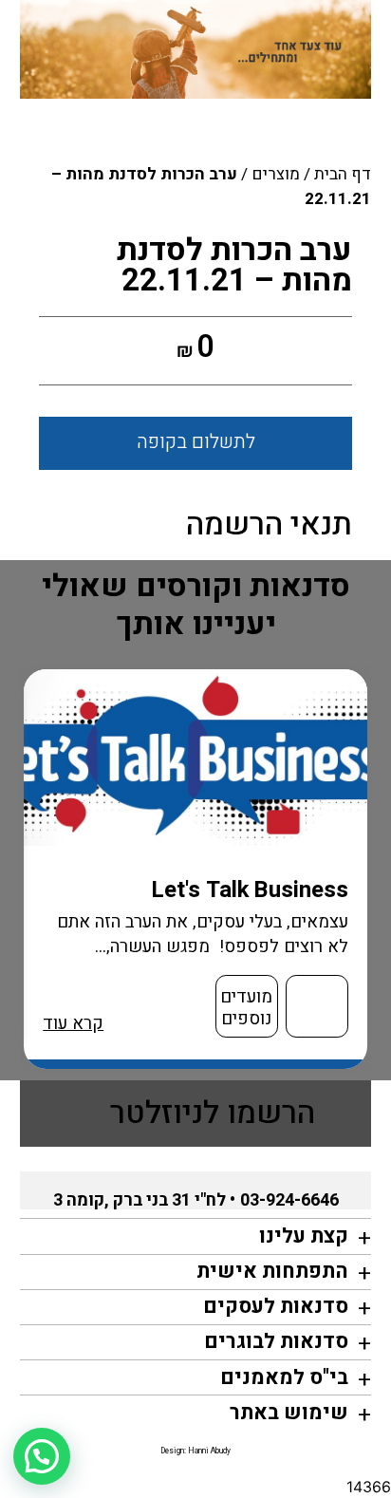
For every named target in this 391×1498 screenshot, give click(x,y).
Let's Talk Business (250, 890)
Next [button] (29, 869)
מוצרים (275, 174)
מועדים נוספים (246, 1007)
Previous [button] (373, 869)
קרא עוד (73, 1024)
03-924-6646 (289, 1200)
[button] (41, 1456)
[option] (196, 868)
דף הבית (342, 174)
